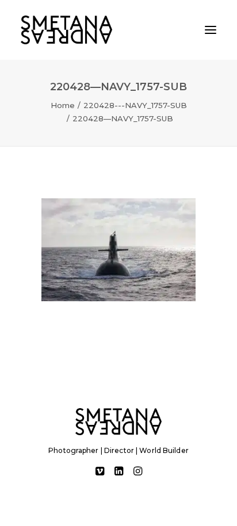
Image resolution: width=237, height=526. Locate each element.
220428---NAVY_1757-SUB (135, 105)
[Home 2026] (118, 421)
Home (63, 105)
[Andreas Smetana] (66, 30)
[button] (210, 30)
